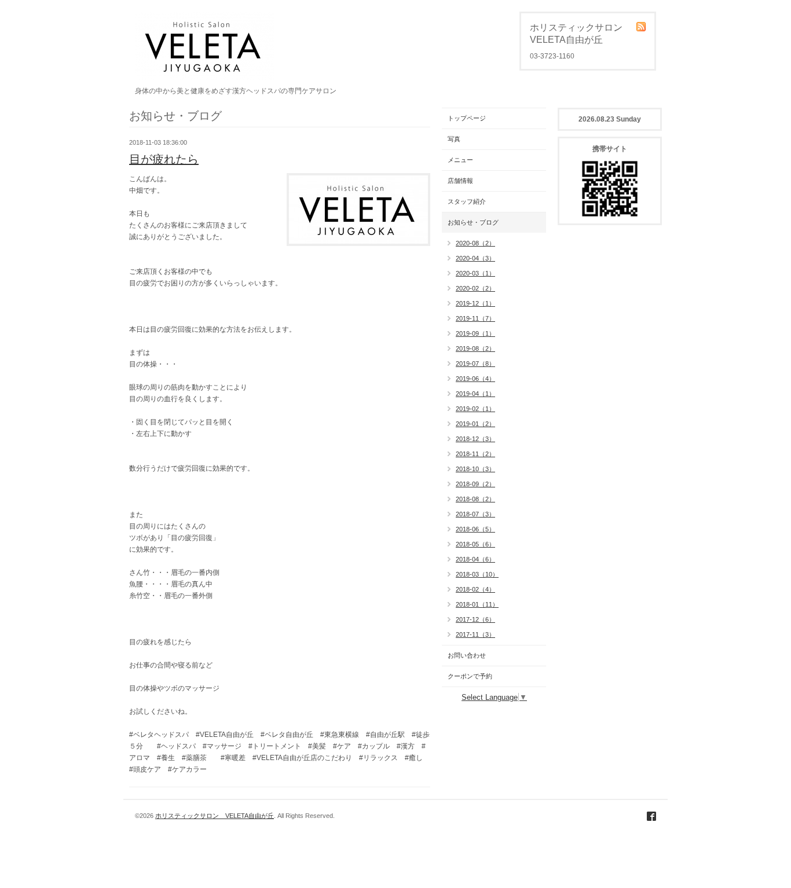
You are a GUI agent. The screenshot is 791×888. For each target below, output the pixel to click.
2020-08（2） (475, 243)
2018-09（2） (475, 483)
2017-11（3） (475, 634)
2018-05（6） (475, 544)
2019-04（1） (475, 393)
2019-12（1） (475, 303)
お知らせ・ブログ (473, 222)
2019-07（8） (475, 363)
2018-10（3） (475, 468)
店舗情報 (460, 180)
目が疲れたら (164, 159)
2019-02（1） (475, 408)
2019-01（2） (475, 423)
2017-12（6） (475, 619)
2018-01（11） (477, 604)
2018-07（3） (475, 514)
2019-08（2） (475, 348)
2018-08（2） (475, 499)
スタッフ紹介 (467, 201)
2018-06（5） (475, 529)
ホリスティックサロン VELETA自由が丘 (214, 815)
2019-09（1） (475, 333)
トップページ (467, 118)
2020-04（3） (475, 258)
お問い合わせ (467, 655)
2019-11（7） (475, 318)
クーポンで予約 (470, 676)
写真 (454, 138)
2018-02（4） (475, 589)
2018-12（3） (475, 438)
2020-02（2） (475, 288)
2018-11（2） (475, 453)
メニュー (460, 159)
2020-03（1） (475, 273)
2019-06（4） (475, 378)
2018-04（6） (475, 559)
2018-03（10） (477, 574)
